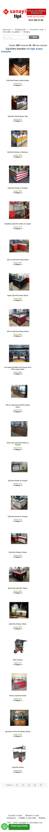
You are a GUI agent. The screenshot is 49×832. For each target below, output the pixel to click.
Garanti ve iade (37, 29)
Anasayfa (6, 29)
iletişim (42, 818)
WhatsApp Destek (19, 826)
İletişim (26, 32)
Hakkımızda (20, 29)
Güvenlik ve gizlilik (10, 32)
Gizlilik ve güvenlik (27, 818)
